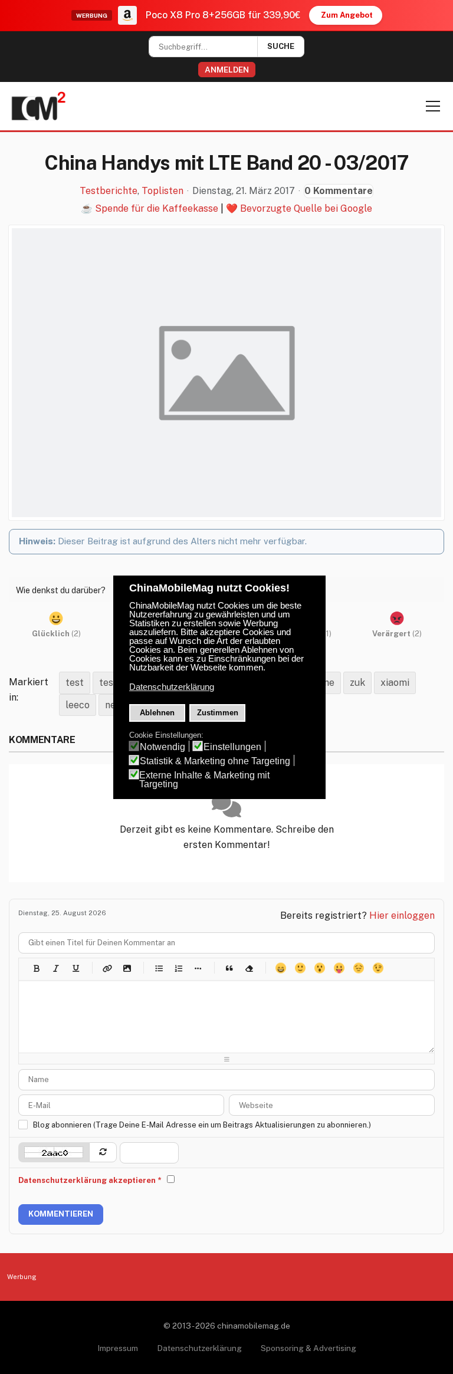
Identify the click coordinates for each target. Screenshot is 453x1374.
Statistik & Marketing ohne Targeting (215, 761)
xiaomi (394, 682)
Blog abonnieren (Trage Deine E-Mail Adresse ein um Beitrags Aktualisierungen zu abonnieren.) (202, 1124)
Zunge (339, 968)
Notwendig (162, 746)
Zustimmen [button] (217, 712)
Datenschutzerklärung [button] (171, 687)
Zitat (229, 968)
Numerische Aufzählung (178, 968)
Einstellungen (232, 746)
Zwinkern (378, 968)
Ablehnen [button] (157, 712)
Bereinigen (248, 968)
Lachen (300, 968)
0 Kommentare (338, 190)
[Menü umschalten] (433, 106)
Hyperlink (107, 968)
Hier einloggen (402, 915)
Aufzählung (158, 968)
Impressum (117, 1348)
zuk (357, 682)
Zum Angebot (347, 15)
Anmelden (227, 69)
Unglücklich (358, 968)
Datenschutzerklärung (199, 1348)
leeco (77, 705)
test (74, 682)
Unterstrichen (75, 968)
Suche (280, 46)
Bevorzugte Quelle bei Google (306, 208)
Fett (36, 968)
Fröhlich (280, 968)
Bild (126, 968)
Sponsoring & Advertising (308, 1348)
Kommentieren (60, 1213)
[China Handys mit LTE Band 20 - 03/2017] (226, 372)
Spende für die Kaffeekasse (156, 208)
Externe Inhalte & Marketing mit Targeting (204, 779)
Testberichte (108, 191)
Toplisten (162, 191)
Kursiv (56, 968)
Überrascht (319, 968)
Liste (197, 968)
